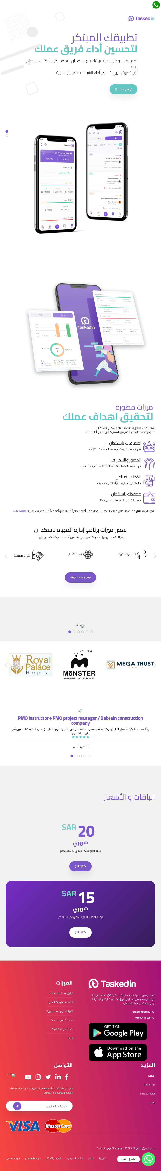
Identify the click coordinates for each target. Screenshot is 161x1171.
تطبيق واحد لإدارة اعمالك (61, 993)
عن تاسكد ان (149, 1084)
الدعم (152, 1102)
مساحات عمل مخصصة (62, 1020)
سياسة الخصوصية (75, 1158)
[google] (117, 1031)
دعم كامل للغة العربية (62, 1029)
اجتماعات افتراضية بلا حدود (60, 1002)
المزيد (70, 1038)
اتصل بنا (102, 1158)
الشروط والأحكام (53, 1158)
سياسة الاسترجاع (33, 1158)
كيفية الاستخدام (147, 1093)
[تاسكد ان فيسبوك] (67, 1077)
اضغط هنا (19, 510)
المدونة (151, 1075)
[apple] (117, 1052)
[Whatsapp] (148, 1159)
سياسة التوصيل (13, 1158)
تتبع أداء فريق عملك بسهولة (59, 1011)
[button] (154, 555)
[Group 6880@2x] (112, 983)
